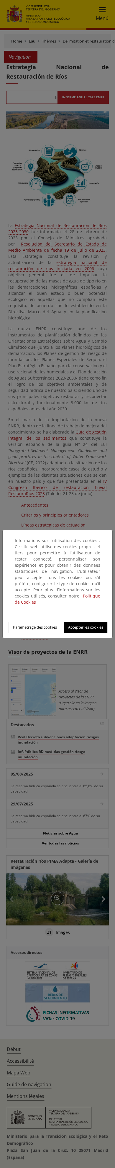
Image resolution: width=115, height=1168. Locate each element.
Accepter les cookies (85, 627)
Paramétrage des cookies (35, 627)
